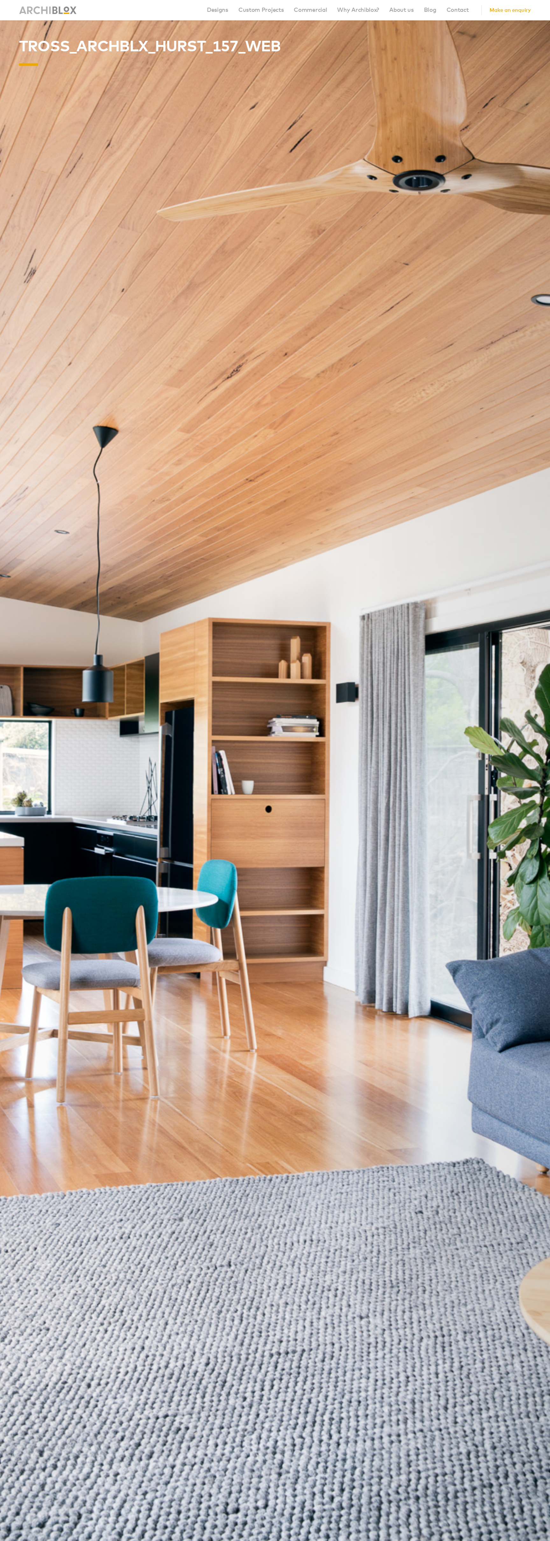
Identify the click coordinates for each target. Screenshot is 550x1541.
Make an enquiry (510, 10)
